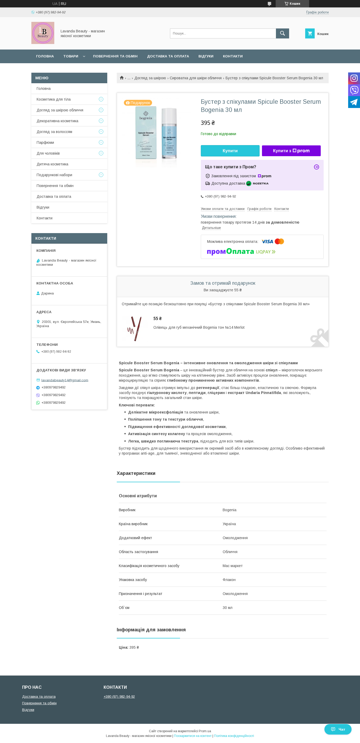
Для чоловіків (48, 153)
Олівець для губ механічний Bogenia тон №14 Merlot (199, 327)
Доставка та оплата (168, 56)
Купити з (282, 151)
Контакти (233, 56)
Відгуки (205, 56)
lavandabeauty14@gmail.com (64, 380)
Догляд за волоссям (54, 132)
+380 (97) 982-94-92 (119, 696)
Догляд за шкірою (150, 78)
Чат (342, 729)
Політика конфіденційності (234, 736)
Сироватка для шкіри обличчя (196, 78)
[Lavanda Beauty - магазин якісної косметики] (42, 43)
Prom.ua (205, 731)
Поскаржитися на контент (193, 736)
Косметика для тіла (54, 99)
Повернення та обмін (115, 56)
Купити (230, 151)
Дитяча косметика (52, 164)
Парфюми (45, 142)
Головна (45, 56)
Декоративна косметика (57, 121)
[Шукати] (282, 33)
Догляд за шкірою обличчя (60, 110)
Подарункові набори (54, 175)
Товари (70, 56)
